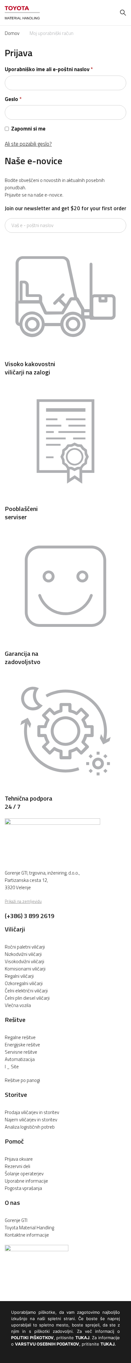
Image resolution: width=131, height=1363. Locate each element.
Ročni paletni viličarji (25, 946)
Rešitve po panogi (22, 1080)
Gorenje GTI (16, 1220)
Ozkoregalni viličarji (24, 983)
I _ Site (12, 1066)
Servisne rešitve (21, 1052)
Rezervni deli (17, 1166)
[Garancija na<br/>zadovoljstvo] (65, 645)
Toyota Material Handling (29, 1227)
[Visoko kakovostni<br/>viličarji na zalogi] (65, 355)
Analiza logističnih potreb (30, 1127)
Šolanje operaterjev (24, 1173)
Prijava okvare (19, 1159)
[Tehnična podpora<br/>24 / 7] (65, 790)
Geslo (13, 99)
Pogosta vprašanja (23, 1188)
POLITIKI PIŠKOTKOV (32, 1337)
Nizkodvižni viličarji (23, 954)
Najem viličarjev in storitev (31, 1119)
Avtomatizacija (20, 1059)
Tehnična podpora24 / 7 (28, 802)
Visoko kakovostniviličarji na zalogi (30, 368)
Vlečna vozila (18, 1005)
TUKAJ (82, 1337)
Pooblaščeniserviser (21, 513)
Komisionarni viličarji (25, 968)
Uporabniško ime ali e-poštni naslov (49, 69)
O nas (12, 1202)
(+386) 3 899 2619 (29, 916)
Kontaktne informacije (27, 1235)
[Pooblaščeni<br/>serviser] (65, 500)
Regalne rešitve (20, 1037)
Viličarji (15, 929)
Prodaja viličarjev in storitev (32, 1112)
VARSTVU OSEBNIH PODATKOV (47, 1343)
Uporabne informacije (26, 1181)
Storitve (16, 1094)
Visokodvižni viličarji (24, 961)
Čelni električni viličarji (26, 990)
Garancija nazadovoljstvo (22, 657)
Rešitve (15, 1019)
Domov (12, 33)
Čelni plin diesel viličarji (27, 998)
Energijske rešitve (22, 1044)
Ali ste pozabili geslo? (28, 144)
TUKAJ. (108, 1343)
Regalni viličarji (19, 976)
